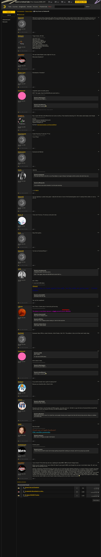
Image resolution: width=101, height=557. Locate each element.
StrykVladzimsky (22, 444)
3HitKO (19, 424)
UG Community (20, 11)
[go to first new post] (24, 487)
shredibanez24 (21, 90)
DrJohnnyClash (21, 152)
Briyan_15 (20, 214)
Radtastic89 (21, 17)
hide (72, 489)
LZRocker (20, 306)
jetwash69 (20, 54)
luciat (19, 232)
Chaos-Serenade (22, 133)
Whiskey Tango (21, 72)
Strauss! (35, 286)
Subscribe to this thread (21, 481)
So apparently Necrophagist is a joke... (34, 491)
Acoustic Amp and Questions (32, 487)
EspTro (19, 170)
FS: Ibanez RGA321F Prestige (32, 495)
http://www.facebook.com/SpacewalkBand (46, 124)
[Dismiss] (98, 2)
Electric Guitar (28, 11)
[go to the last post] (98, 489)
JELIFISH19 (21, 333)
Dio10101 (20, 115)
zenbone (20, 399)
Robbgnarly (21, 36)
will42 (19, 269)
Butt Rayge (20, 381)
